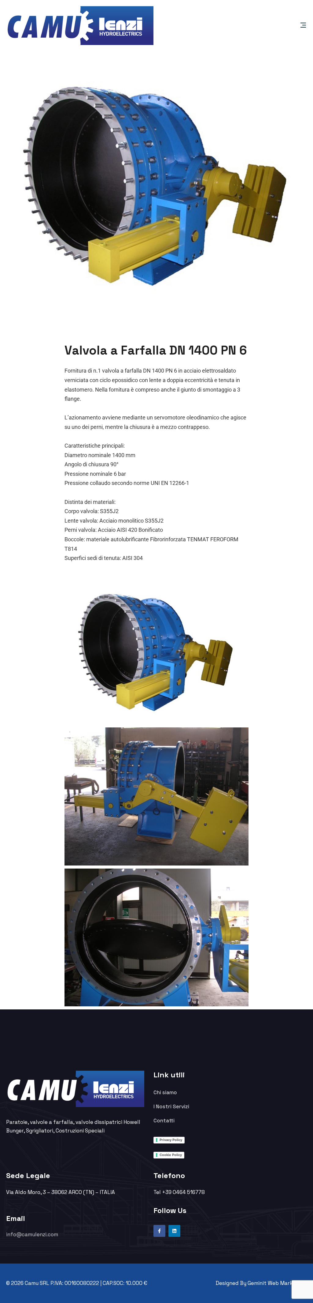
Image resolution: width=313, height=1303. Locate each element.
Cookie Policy (171, 1155)
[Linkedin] (174, 1231)
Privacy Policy (171, 1140)
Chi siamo (165, 1092)
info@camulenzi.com (32, 1234)
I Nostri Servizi (171, 1106)
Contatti (164, 1120)
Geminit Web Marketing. (277, 1283)
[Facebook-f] (159, 1231)
